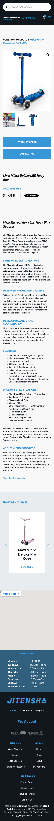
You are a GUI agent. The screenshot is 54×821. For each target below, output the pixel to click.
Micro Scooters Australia (14, 478)
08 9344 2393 (36, 812)
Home (6, 40)
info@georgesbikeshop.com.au (27, 816)
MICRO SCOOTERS (20, 40)
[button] (25, 91)
